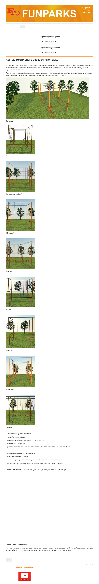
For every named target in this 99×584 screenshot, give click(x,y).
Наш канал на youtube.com (24, 567)
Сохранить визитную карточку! (86, 9)
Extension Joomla (89, 564)
